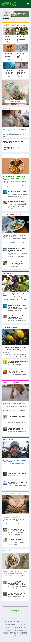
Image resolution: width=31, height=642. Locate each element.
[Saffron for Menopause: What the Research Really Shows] (21, 65)
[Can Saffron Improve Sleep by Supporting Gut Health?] (5, 594)
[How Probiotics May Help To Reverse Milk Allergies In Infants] (5, 540)
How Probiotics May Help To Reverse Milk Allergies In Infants (17, 540)
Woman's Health (21, 320)
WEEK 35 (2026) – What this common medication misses (14, 130)
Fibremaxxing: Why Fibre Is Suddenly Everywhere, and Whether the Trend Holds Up (14, 178)
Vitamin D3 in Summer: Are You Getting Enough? (17, 192)
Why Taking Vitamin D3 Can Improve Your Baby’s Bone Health (18, 530)
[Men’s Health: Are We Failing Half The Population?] (5, 483)
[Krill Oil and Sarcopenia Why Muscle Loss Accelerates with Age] (5, 249)
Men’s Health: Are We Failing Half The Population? (18, 482)
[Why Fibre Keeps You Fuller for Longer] (9, 31)
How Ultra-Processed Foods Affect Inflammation (16, 372)
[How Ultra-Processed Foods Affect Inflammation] (5, 372)
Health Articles (17, 181)
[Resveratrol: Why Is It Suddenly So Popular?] (21, 31)
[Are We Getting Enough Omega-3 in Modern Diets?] (5, 362)
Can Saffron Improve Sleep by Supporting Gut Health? (16, 594)
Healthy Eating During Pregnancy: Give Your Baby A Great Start (15, 516)
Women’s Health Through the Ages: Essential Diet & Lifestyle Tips (17, 418)
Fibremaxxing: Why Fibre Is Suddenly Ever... (9, 56)
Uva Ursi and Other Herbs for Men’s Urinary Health (14, 460)
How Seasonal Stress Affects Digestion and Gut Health (16, 262)
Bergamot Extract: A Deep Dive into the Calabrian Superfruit (14, 348)
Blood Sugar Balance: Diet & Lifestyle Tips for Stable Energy (17, 202)
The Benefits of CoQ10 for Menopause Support (15, 428)
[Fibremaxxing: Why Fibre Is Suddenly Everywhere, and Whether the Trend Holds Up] (9, 48)
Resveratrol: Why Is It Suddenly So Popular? (14, 294)
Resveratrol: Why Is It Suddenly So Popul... (21, 39)
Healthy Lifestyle (15, 240)
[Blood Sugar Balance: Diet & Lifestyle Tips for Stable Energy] (5, 202)
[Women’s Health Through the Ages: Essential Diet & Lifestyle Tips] (5, 417)
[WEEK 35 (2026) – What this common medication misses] (15, 118)
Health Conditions (13, 206)
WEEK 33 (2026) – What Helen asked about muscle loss (15, 148)
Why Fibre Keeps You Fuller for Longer (8, 39)
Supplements (17, 196)
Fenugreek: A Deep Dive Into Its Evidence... (21, 56)
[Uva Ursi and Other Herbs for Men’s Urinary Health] (15, 449)
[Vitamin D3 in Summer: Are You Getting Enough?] (9, 65)
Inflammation (12, 256)
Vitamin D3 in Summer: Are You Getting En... (9, 73)
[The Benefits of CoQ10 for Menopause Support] (5, 429)
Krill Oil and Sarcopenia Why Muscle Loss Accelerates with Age (16, 250)
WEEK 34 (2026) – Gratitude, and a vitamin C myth (13, 141)
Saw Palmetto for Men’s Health (17, 473)
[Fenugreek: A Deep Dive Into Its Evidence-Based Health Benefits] (21, 48)
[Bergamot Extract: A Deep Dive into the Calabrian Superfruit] (15, 337)
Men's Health (17, 475)
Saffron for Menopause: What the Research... (21, 73)
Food (11, 181)
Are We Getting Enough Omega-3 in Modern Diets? (18, 361)
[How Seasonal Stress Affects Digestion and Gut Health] (5, 263)
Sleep (24, 596)
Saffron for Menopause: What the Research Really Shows (18, 316)
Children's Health (14, 519)
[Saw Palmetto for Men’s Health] (5, 474)
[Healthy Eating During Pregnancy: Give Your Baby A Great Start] (15, 504)
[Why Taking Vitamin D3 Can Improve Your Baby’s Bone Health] (5, 530)
